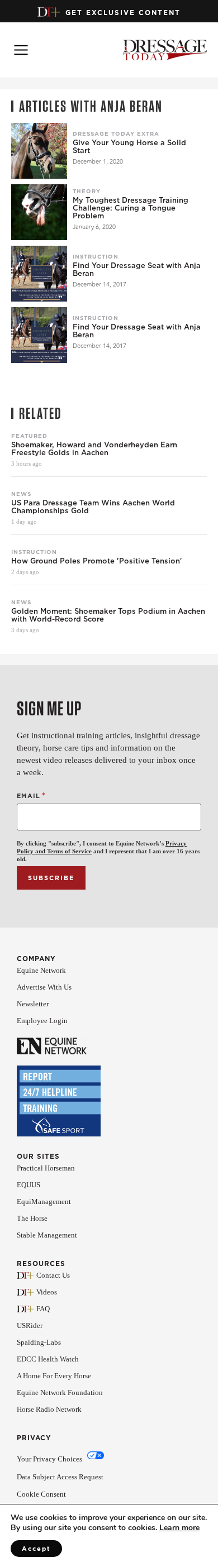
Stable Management (47, 1235)
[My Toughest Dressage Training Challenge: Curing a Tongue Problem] (39, 212)
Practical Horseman (46, 1168)
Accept (36, 1548)
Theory (87, 191)
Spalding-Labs (39, 1342)
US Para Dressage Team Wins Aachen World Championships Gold (93, 507)
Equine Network (41, 970)
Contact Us (53, 1275)
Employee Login (42, 1020)
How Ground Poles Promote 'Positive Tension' (96, 561)
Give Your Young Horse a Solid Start (129, 147)
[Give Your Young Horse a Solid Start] (39, 151)
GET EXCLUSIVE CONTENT (123, 12)
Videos (46, 1292)
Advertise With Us (44, 987)
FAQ (43, 1309)
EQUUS (28, 1185)
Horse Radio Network (49, 1409)
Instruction (96, 256)
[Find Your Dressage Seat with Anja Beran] (39, 274)
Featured (29, 435)
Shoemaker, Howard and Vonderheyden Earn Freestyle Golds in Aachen (94, 449)
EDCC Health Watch (48, 1359)
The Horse (32, 1218)
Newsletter (33, 1004)
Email (31, 795)
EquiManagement (44, 1201)
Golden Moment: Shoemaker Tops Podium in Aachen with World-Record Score (108, 615)
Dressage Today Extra (116, 133)
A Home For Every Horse (54, 1376)
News (21, 493)
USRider (29, 1325)
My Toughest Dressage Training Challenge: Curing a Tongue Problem (130, 208)
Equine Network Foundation (60, 1392)
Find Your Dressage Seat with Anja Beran (137, 270)
